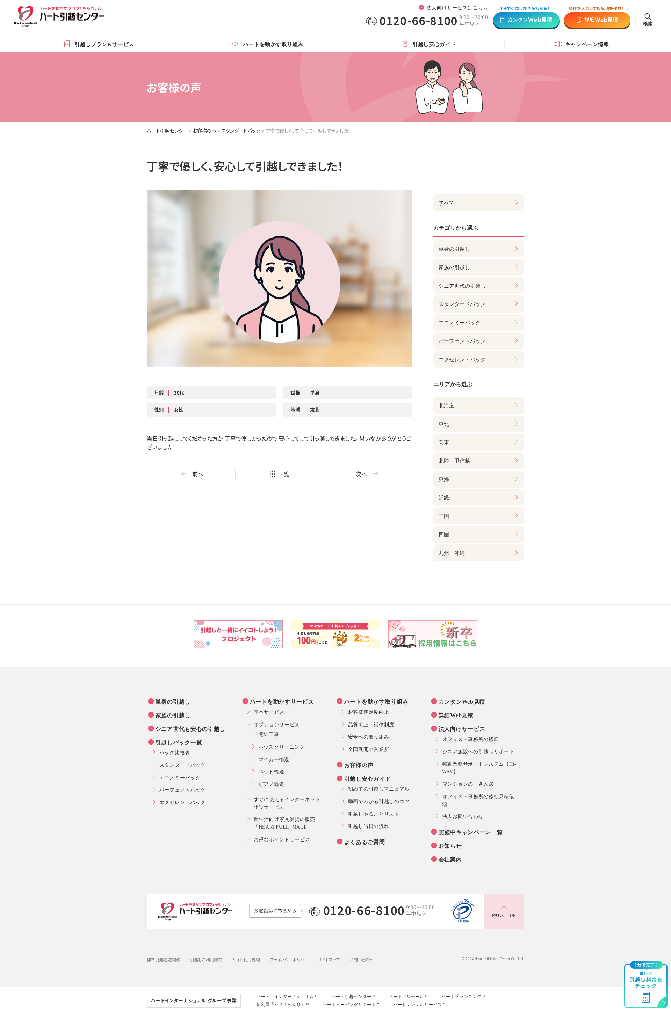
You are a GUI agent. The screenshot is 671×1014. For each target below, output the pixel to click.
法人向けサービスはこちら (457, 7)
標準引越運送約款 (163, 959)
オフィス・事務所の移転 (470, 738)
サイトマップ (329, 959)
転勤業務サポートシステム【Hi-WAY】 (479, 767)
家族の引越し (173, 715)
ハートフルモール (406, 996)
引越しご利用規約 (206, 959)
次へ (361, 474)
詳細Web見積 (456, 715)
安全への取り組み (368, 736)
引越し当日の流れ (368, 825)
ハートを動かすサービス (282, 701)
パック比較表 (174, 752)
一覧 (283, 474)
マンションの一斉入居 (468, 783)
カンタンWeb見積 (462, 701)
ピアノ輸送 (271, 783)
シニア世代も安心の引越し (190, 728)
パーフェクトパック (182, 789)
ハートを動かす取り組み (376, 701)
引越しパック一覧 (179, 742)
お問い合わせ (361, 959)
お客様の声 (204, 130)
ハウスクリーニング (282, 746)
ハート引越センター (167, 130)
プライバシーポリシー (289, 959)
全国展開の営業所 (368, 749)
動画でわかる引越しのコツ (379, 801)
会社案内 (450, 859)
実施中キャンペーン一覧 (471, 832)
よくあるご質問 (364, 841)
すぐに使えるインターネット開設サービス (286, 802)
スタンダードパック (240, 130)
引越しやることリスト (373, 813)
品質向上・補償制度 (371, 724)
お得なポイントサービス (282, 839)
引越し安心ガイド (367, 778)
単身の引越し (173, 701)
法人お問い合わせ (463, 816)
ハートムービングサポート (349, 1004)
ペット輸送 (271, 771)
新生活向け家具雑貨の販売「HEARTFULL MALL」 (284, 822)
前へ (197, 474)
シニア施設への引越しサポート (478, 751)
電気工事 (269, 734)
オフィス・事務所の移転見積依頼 (478, 800)
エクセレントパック (182, 802)
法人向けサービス (462, 728)
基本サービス (269, 711)
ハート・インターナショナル (285, 996)
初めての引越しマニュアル (379, 788)
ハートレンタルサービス (417, 1004)
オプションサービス (277, 724)
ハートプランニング (461, 996)
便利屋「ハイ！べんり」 (281, 1004)
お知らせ (450, 845)
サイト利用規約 (246, 959)
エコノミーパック (180, 777)
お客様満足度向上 (368, 711)
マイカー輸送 (274, 759)
